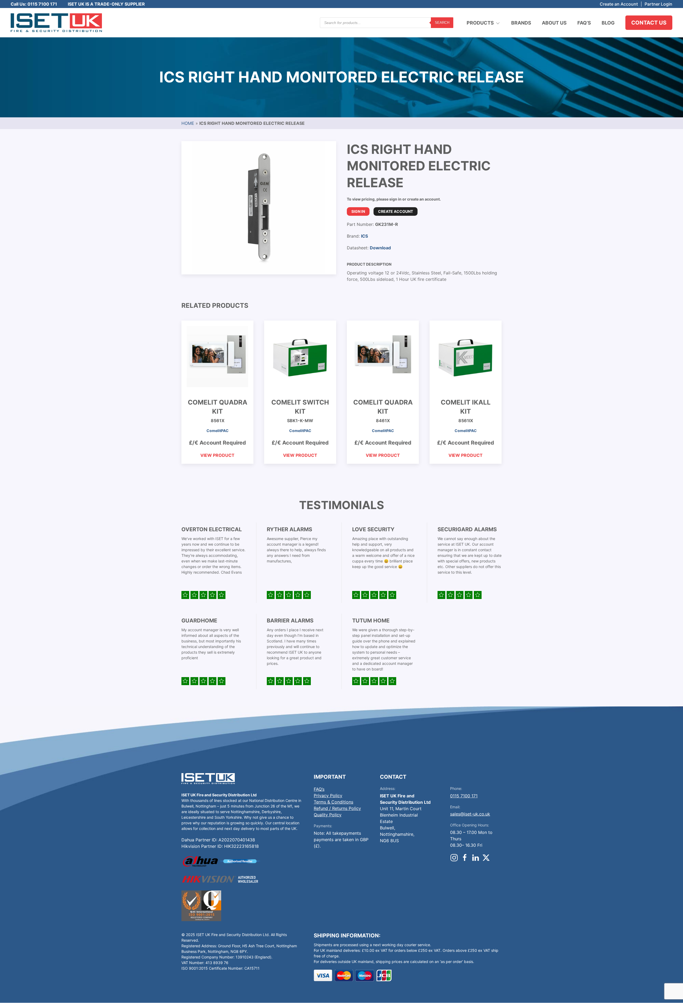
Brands (521, 23)
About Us (554, 23)
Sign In (358, 211)
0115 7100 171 (464, 795)
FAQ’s (584, 23)
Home (187, 123)
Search (442, 23)
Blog (608, 23)
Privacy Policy (328, 795)
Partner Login (658, 4)
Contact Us (648, 22)
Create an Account (619, 4)
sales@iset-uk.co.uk (470, 814)
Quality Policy (328, 814)
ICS (364, 236)
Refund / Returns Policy (337, 808)
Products (480, 23)
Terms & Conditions (333, 802)
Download (380, 247)
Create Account (395, 211)
